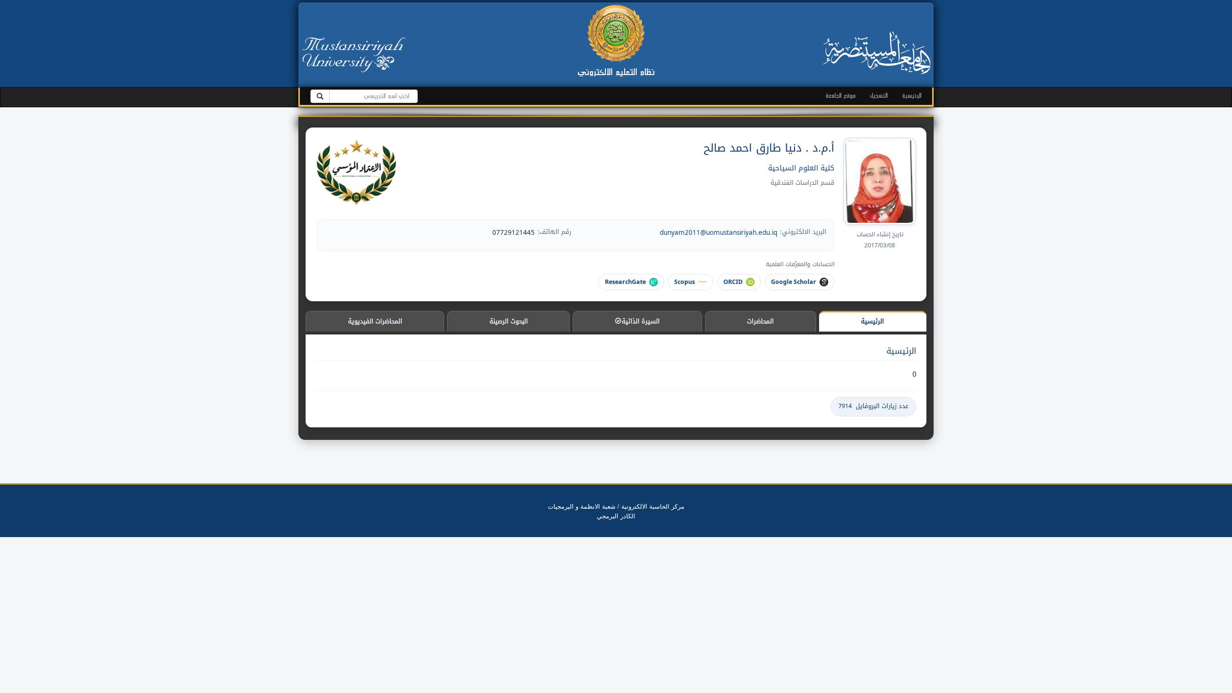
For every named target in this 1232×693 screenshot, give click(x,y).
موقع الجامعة (841, 95)
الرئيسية (912, 95)
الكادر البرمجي (616, 515)
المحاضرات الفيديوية (375, 321)
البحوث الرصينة (508, 321)
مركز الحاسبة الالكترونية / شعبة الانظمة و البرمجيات (616, 506)
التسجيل (879, 95)
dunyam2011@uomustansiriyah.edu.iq (718, 232)
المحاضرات (760, 321)
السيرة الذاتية (640, 321)
